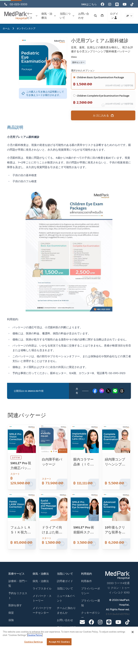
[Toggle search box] (95, 16)
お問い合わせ (65, 620)
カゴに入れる (101, 115)
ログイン (114, 15)
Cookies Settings (33, 641)
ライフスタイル (42, 588)
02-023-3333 (18, 4)
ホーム (6, 28)
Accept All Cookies (59, 641)
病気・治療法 (41, 581)
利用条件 (86, 581)
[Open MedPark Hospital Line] (108, 622)
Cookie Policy (35, 635)
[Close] (132, 632)
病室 (11, 612)
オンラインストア (26, 28)
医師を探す (15, 605)
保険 (11, 620)
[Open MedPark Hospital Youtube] (118, 622)
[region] (69, 637)
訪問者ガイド (65, 581)
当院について (65, 588)
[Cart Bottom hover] (102, 15)
